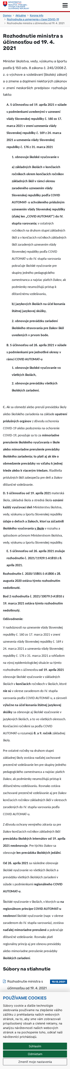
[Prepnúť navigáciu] (65, 5)
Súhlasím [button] (35, 1046)
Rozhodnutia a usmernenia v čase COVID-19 (33, 19)
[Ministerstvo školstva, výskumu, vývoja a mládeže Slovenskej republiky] (16, 5)
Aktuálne (20, 15)
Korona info (36, 15)
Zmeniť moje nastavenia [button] (35, 1062)
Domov (7, 15)
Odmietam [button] (35, 1054)
